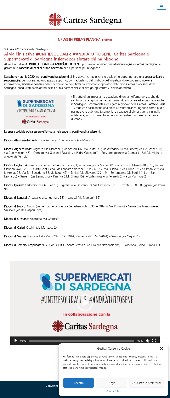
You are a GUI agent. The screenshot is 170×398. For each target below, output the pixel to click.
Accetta (79, 383)
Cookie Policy (113, 391)
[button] (162, 348)
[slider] (81, 341)
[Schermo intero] (154, 341)
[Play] (16, 341)
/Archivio (104, 39)
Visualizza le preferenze (147, 383)
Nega (111, 383)
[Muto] (148, 341)
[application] (85, 303)
